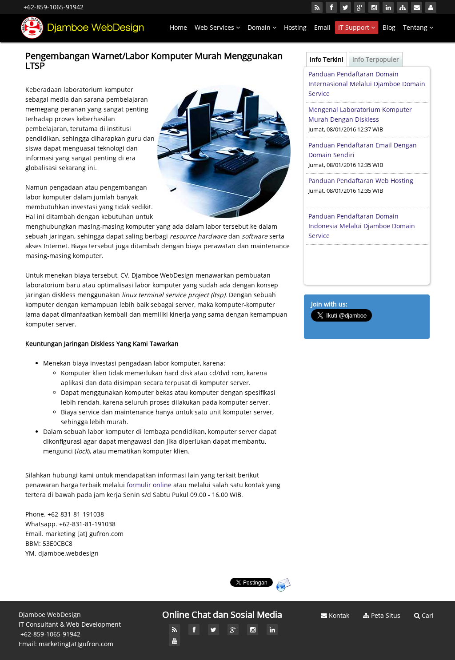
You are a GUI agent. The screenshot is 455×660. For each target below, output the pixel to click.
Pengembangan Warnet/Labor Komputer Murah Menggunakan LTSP (154, 61)
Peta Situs (384, 615)
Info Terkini (326, 59)
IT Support (354, 27)
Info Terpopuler (375, 59)
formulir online (149, 485)
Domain (259, 27)
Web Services (215, 27)
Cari (427, 615)
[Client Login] (430, 7)
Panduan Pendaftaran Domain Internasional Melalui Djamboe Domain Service (366, 84)
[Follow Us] (331, 7)
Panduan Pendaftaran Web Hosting (360, 180)
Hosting (295, 27)
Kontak (338, 615)
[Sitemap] (402, 7)
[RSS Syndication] (317, 7)
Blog (389, 27)
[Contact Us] (416, 7)
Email (322, 27)
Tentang (416, 27)
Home (178, 27)
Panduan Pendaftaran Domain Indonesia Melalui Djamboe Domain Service (361, 226)
